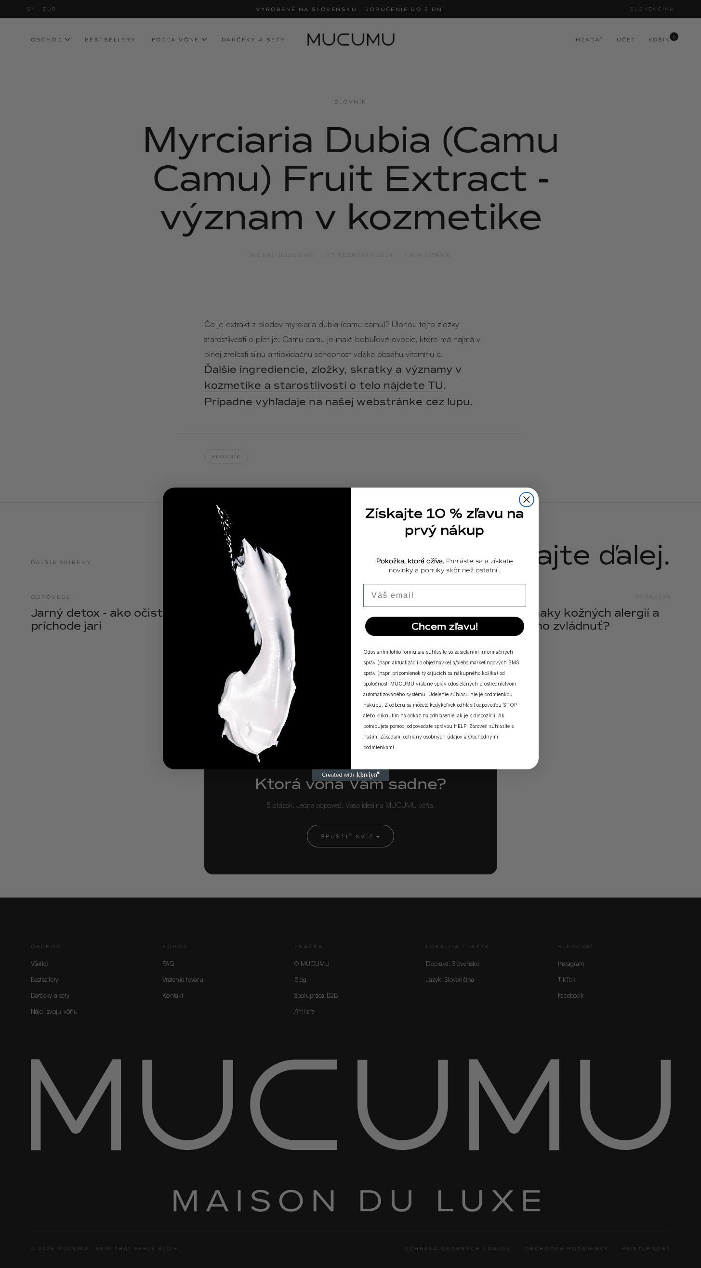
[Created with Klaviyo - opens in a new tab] (350, 775)
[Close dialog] (526, 499)
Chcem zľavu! (444, 626)
